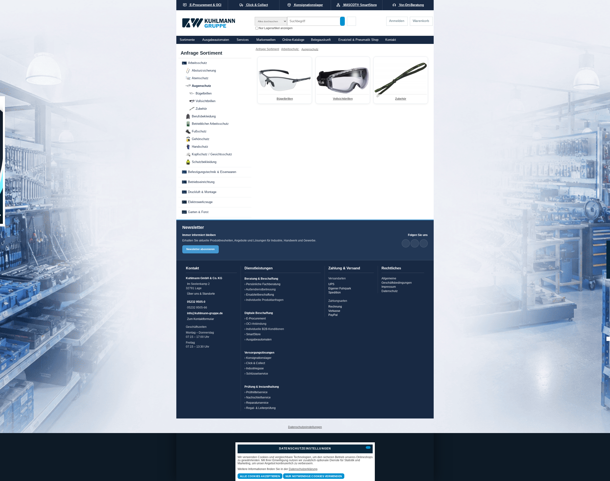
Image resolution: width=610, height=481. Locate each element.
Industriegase (255, 368)
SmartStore (253, 334)
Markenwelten (265, 40)
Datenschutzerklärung (303, 469)
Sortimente (187, 40)
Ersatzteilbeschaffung (260, 294)
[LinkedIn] (406, 243)
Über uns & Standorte (201, 293)
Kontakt (390, 40)
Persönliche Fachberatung (263, 284)
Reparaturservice (257, 402)
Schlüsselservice (257, 373)
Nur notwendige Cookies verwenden (313, 476)
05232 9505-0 (196, 301)
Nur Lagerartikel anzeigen (276, 27)
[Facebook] (415, 243)
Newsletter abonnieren (200, 249)
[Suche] (342, 21)
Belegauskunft (321, 40)
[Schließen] (368, 447)
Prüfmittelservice (257, 392)
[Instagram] (424, 243)
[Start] (215, 23)
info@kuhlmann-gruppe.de (205, 313)
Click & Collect (255, 363)
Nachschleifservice (258, 397)
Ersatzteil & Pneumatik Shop (358, 40)
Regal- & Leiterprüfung (261, 407)
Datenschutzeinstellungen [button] (305, 427)
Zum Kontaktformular (200, 318)
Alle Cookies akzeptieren (260, 476)
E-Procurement (256, 318)
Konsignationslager (258, 357)
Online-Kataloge (293, 40)
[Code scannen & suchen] (351, 21)
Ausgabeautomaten (215, 40)
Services (243, 40)
